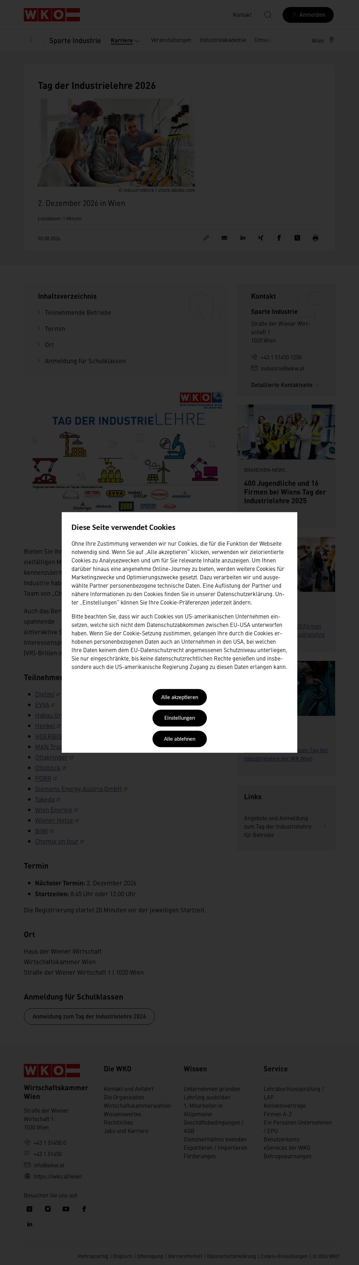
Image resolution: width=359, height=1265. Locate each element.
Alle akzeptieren (179, 697)
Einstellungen (179, 718)
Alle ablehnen (179, 739)
